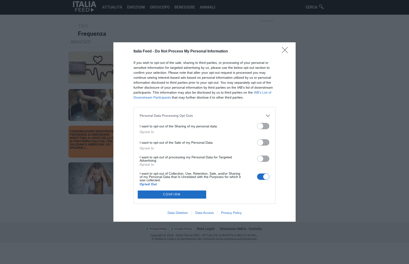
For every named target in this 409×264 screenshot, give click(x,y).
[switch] (263, 126)
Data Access (204, 213)
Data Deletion (178, 213)
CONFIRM (172, 194)
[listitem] (204, 115)
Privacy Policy (231, 213)
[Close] (286, 51)
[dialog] (204, 132)
